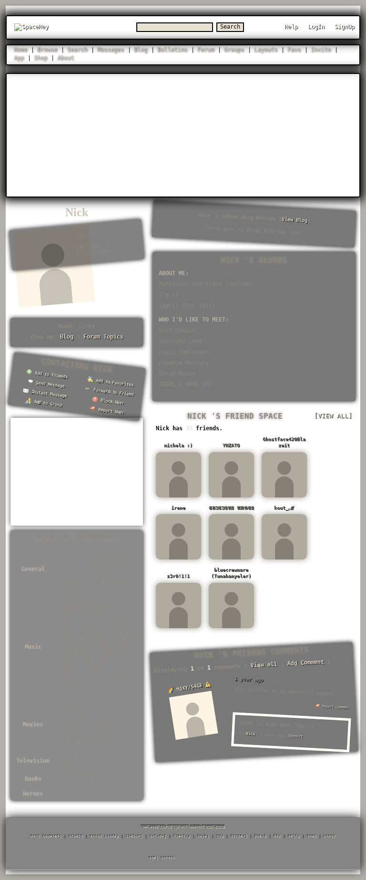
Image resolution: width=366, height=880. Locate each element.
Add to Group (46, 403)
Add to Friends (50, 374)
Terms (203, 836)
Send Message (49, 384)
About (66, 58)
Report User (110, 411)
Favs (294, 50)
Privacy (181, 836)
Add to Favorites (113, 382)
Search (230, 26)
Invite (321, 50)
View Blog (294, 219)
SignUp (345, 26)
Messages (111, 50)
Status (76, 836)
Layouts (266, 50)
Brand (260, 836)
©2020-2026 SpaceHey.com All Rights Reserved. (183, 827)
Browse (48, 50)
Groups (234, 50)
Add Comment (305, 662)
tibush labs (162, 857)
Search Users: (111, 26)
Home (21, 50)
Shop (41, 58)
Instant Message (48, 393)
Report (295, 736)
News (311, 836)
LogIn (316, 26)
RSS (220, 836)
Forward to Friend (112, 392)
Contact (134, 836)
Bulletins (173, 50)
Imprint (158, 836)
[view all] (333, 415)
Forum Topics (103, 336)
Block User (111, 401)
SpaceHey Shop (45, 836)
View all (263, 665)
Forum (206, 50)
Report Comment (334, 707)
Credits (239, 836)
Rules (294, 836)
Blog (141, 50)
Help (291, 26)
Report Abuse (104, 836)
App (19, 58)
